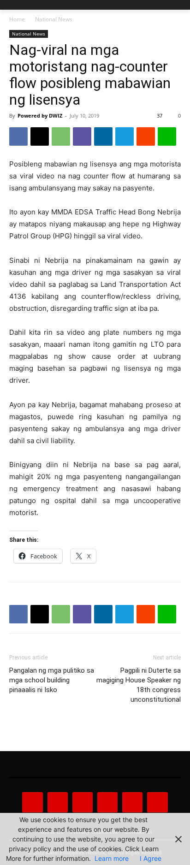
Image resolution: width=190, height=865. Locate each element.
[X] (39, 136)
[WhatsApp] (61, 136)
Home (17, 19)
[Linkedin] (103, 136)
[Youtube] (157, 802)
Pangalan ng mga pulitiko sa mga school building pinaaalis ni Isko (51, 680)
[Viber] (82, 136)
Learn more (112, 858)
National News (53, 19)
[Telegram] (124, 136)
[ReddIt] (146, 136)
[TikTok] (107, 802)
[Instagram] (58, 802)
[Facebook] (18, 136)
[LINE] (167, 136)
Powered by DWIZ (40, 115)
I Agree (150, 858)
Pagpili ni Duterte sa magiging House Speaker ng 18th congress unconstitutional (138, 685)
